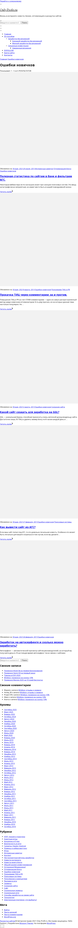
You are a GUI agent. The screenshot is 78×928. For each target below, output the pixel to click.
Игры (6, 850)
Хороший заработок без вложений (27, 41)
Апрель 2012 (9, 784)
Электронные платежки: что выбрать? (20, 900)
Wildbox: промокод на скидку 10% (18, 677)
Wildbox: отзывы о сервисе (29, 690)
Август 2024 (9, 719)
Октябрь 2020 (10, 726)
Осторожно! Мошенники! (15, 867)
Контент (7, 855)
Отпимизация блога (62, 168)
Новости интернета (12, 860)
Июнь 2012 (8, 780)
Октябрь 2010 (10, 826)
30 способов (9, 36)
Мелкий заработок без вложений (26, 43)
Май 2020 (8, 735)
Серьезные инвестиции (18, 46)
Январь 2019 (9, 745)
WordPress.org (10, 917)
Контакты (8, 55)
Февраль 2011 (10, 817)
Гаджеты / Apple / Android (15, 846)
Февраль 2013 (10, 768)
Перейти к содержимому (10, 1)
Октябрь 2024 (10, 716)
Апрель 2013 (9, 763)
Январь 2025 (9, 714)
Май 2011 (8, 810)
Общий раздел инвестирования (18, 865)
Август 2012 (9, 775)
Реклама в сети (10, 881)
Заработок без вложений (19, 39)
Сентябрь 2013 (10, 759)
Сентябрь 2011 (10, 801)
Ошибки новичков (8, 171)
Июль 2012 (8, 777)
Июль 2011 (8, 805)
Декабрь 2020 (10, 721)
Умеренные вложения (21, 48)
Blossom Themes (26, 923)
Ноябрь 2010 (9, 824)
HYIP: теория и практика (14, 836)
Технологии (9, 897)
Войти (7, 910)
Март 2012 (8, 787)
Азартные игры (10, 839)
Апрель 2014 (9, 747)
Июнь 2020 (8, 733)
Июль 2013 (8, 761)
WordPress (51, 923)
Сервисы (8, 883)
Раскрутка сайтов (7, 921)
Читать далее (6, 191)
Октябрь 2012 (10, 773)
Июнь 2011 (8, 808)
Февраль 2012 (10, 789)
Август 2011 (9, 803)
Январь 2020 (9, 738)
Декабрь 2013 (10, 754)
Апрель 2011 (9, 812)
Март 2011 (8, 815)
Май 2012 (8, 782)
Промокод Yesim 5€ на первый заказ (19, 673)
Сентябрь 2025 (10, 709)
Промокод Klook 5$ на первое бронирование (23, 670)
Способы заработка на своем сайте (19, 895)
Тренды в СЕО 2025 (12, 675)
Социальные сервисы (13, 890)
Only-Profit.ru (8, 10)
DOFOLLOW (9, 50)
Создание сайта (58, 407)
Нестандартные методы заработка (19, 858)
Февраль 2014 (10, 749)
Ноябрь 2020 (9, 723)
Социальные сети (11, 893)
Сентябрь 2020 (10, 728)
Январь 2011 (9, 819)
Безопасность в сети (12, 843)
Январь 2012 (9, 791)
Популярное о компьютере (15, 879)
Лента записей (10, 912)
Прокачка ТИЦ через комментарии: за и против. (33, 294)
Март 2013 (8, 766)
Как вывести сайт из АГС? (17, 527)
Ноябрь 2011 (9, 796)
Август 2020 (9, 730)
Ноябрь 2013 (9, 756)
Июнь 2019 (8, 742)
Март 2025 (8, 712)
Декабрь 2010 (10, 822)
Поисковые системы (63, 522)
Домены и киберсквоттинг (15, 848)
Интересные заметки (44, 168)
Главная (7, 34)
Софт (6, 888)
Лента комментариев (13, 914)
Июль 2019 (8, 740)
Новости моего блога (13, 862)
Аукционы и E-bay (12, 841)
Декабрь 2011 (10, 794)
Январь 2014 (9, 752)
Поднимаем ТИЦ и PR (60, 289)
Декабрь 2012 (10, 770)
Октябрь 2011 (10, 798)
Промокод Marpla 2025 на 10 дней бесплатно (23, 680)
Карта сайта (9, 53)
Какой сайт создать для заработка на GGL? (29, 412)
